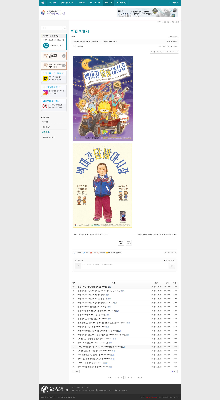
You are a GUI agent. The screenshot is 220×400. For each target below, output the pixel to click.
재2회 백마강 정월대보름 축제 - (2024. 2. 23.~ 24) (93, 367)
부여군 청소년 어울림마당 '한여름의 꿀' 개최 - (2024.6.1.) (95, 339)
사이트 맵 (175, 3)
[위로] (164, 51)
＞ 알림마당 (165, 22)
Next (139, 377)
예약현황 (45, 122)
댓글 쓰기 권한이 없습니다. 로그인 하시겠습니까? (98, 264)
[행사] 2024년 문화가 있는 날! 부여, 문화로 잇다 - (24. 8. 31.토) (97, 311)
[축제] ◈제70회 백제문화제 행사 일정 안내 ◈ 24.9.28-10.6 (96, 303)
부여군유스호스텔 (67, 3)
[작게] (161, 51)
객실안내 (82, 3)
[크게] (157, 51)
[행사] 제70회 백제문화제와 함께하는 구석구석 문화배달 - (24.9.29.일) (99, 291)
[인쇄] (173, 51)
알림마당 (108, 3)
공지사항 (52, 3)
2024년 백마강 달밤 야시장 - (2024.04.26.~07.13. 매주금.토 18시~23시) (95, 41)
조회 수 (175, 283)
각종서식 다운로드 (48, 137)
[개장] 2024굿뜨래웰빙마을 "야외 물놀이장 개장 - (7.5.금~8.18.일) (98, 331)
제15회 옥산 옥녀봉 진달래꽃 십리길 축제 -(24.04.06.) (94, 359)
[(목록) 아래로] (167, 51)
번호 (73, 283)
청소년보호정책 (163, 397)
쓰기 (174, 371)
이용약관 (142, 397)
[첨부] (177, 51)
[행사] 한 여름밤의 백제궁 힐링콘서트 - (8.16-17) (93, 319)
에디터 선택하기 (170, 260)
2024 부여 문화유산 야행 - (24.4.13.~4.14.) (91, 363)
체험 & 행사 (46, 132)
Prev (110, 377)
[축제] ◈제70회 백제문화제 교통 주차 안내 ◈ (92, 295)
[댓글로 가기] (170, 51)
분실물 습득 (46, 127)
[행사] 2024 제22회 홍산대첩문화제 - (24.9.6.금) (92, 307)
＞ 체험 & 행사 (174, 22)
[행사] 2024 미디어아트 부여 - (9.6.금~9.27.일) (92, 315)
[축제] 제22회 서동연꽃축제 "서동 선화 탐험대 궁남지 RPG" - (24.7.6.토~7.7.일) (102, 335)
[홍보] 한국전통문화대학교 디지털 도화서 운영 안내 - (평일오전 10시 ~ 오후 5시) (102, 323)
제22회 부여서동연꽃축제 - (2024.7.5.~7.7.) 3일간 (93, 343)
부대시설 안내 (95, 3)
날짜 (167, 283)
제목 (113, 283)
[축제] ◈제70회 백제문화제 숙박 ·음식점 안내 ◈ (93, 299)
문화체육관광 (121, 3)
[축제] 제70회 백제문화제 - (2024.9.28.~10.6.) (92, 327)
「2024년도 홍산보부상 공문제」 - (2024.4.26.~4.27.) (94, 355)
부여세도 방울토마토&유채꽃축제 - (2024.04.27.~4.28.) (95, 351)
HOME (159, 22)
